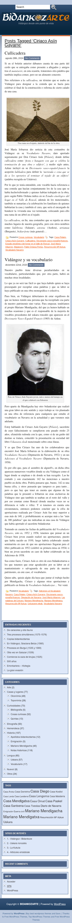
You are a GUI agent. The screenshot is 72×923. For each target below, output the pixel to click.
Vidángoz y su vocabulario (28, 259)
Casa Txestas (32, 806)
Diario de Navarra (51, 806)
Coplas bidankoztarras (18, 638)
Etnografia (12, 723)
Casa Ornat (37, 801)
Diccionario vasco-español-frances (52, 241)
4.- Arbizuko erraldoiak (18, 852)
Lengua (11, 755)
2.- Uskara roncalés (17, 843)
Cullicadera (15, 53)
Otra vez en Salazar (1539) (20, 652)
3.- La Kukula (13, 847)
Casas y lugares (15, 691)
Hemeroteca (13, 728)
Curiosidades (13, 705)
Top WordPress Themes (39, 916)
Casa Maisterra (57, 796)
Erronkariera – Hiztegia (18, 665)
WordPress (12, 890)
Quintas (14, 718)
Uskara (14, 759)
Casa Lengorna (39, 796)
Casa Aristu (8, 791)
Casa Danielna (22, 791)
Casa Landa (8, 796)
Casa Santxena (13, 805)
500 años (11, 661)
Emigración (16, 741)
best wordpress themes (40, 913)
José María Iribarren (51, 597)
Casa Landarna (21, 796)
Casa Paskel (53, 801)
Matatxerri (18, 247)
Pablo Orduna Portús (33, 247)
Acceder (11, 881)
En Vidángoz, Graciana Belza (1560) (25, 643)
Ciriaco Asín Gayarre (14, 241)
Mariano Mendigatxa (53, 600)
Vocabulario (39, 237)
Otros (9, 773)
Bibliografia (16, 709)
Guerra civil (19, 811)
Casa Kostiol (56, 791)
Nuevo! (10, 769)
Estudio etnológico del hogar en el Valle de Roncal (27, 244)
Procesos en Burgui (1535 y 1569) (24, 647)
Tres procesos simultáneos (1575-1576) (27, 634)
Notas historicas (19, 750)
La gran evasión (15, 670)
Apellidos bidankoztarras (23, 736)
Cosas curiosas (25, 237)
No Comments (32, 58)
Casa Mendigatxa (16, 800)
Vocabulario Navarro (14, 250)
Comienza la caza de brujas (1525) (24, 656)
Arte (9, 687)
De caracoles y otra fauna (20, 629)
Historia (11, 732)
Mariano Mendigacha (34, 600)
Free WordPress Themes (15, 916)
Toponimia (16, 700)
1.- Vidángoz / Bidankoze (19, 838)
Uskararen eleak (35, 603)
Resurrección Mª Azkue (54, 247)
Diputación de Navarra (31, 597)
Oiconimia (16, 695)
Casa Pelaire (60, 237)
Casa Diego (39, 791)
